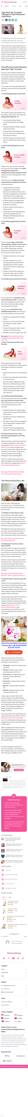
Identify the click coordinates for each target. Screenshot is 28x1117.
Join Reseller (4, 972)
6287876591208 (8, 992)
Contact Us (6, 989)
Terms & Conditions (6, 1001)
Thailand (19, 1018)
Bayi (20, 6)
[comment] (16, 20)
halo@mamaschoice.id (9, 985)
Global (19, 1021)
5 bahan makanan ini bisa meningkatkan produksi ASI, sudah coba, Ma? (12, 338)
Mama (14, 6)
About (3, 969)
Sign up (18, 941)
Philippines (7, 1021)
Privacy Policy (5, 1005)
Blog (2, 976)
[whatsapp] (12, 20)
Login (25, 936)
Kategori (6, 6)
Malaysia (6, 1018)
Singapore (20, 1015)
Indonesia (6, 1015)
